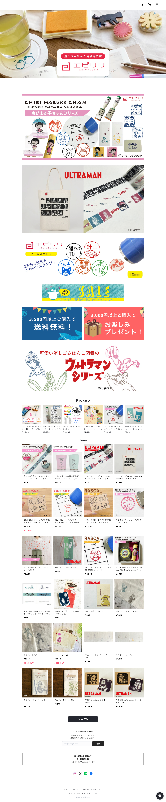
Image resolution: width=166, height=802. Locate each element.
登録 (98, 744)
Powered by (80, 797)
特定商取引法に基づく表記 (92, 789)
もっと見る (83, 719)
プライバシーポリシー (71, 789)
